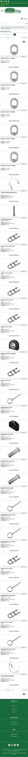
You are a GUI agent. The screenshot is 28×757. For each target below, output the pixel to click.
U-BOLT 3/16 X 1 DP (5, 380)
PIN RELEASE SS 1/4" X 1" (6, 407)
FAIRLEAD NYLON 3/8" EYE (7, 434)
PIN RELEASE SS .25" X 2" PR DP (8, 514)
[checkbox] (26, 56)
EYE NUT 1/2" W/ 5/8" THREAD (8, 138)
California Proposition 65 (14, 751)
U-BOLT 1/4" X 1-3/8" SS (6, 273)
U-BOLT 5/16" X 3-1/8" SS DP (7, 246)
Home (2, 27)
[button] (26, 23)
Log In (3, 6)
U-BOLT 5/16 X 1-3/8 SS (6, 326)
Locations (14, 712)
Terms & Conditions (6, 749)
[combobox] (13, 23)
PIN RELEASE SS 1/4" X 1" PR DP (8, 541)
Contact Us (14, 709)
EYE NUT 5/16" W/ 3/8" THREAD (8, 165)
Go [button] (14, 34)
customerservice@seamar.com (19, 749)
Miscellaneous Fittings (6, 28)
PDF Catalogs (14, 736)
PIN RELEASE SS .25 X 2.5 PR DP (8, 595)
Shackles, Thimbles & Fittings (17, 27)
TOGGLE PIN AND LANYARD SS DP (9, 192)
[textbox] (12, 23)
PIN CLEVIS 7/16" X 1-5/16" (7, 488)
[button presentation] (12, 34)
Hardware (7, 27)
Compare (23, 56)
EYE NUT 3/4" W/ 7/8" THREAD (8, 85)
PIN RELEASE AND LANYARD (7, 676)
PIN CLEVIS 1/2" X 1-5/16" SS (7, 461)
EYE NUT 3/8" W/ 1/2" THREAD (8, 58)
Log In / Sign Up (14, 722)
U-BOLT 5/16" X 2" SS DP (6, 568)
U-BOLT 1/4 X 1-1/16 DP (6, 622)
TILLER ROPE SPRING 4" (6, 219)
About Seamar (14, 705)
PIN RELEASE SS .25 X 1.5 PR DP (8, 649)
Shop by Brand (14, 734)
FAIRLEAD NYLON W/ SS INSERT (8, 353)
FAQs (14, 707)
